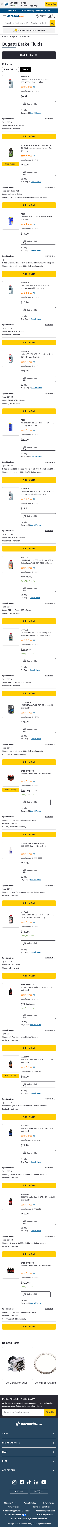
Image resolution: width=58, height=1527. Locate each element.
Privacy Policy (13, 1507)
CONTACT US (8, 1470)
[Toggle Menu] (4, 16)
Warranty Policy (30, 1503)
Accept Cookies (42, 1522)
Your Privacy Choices (15, 1522)
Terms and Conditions (41, 1507)
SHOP (5, 1433)
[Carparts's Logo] (15, 16)
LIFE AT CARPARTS (11, 1443)
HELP (4, 1452)
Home (5, 36)
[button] (29, 4)
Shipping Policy (10, 1503)
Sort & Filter (26, 55)
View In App (51, 4)
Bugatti (13, 36)
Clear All (26, 69)
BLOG (4, 1461)
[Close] (55, 1512)
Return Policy (48, 1503)
